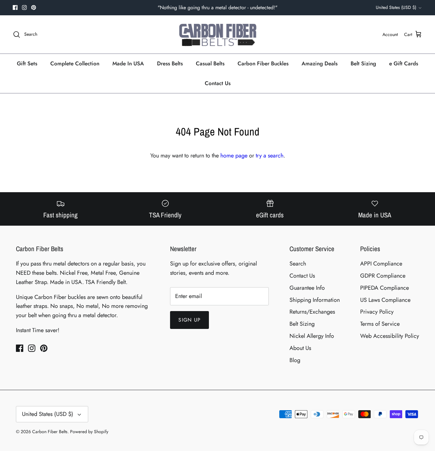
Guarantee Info (307, 288)
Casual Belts (210, 63)
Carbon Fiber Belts (50, 431)
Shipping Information (314, 300)
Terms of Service (380, 324)
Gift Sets (27, 63)
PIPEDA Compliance (384, 288)
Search (297, 263)
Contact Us (218, 83)
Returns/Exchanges (312, 312)
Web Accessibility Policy (389, 336)
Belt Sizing (363, 63)
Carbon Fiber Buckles (263, 63)
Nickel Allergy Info (311, 336)
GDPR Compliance (382, 276)
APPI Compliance (381, 263)
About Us (300, 348)
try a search (269, 155)
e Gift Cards (403, 63)
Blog (294, 360)
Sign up (189, 320)
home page (233, 155)
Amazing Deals (320, 63)
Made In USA (128, 63)
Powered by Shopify (89, 431)
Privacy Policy (377, 312)
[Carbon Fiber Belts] (218, 34)
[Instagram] (24, 7)
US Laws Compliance (385, 300)
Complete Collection (74, 63)
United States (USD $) (396, 7)
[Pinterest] (33, 7)
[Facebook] (15, 7)
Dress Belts (170, 63)
